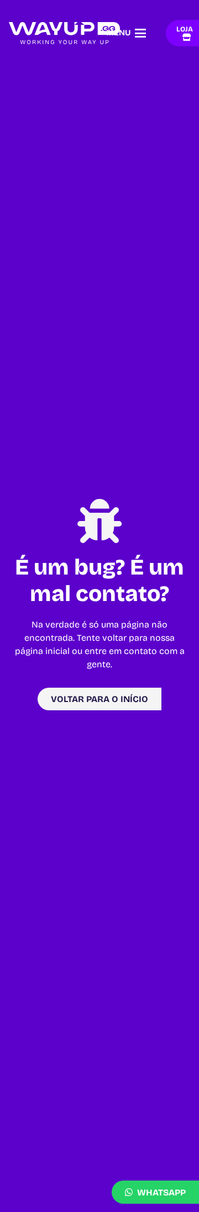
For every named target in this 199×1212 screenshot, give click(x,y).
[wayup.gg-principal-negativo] (64, 33)
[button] (127, 33)
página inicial (42, 651)
